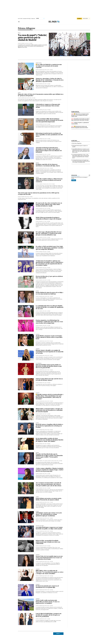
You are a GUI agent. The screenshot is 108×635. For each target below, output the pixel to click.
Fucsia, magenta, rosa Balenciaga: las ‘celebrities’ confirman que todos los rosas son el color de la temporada (49, 322)
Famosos (37, 177)
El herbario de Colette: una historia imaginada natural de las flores (79, 127)
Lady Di (19, 92)
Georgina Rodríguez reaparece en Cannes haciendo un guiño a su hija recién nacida (49, 528)
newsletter (74, 175)
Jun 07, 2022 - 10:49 (49, 429)
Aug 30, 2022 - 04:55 (46, 109)
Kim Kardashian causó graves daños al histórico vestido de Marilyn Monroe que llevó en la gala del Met (49, 366)
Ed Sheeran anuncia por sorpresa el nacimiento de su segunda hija (47, 586)
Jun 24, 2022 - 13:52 (49, 296)
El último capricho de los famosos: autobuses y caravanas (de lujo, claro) (48, 165)
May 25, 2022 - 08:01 (49, 561)
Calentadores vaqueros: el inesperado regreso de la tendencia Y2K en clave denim (48, 106)
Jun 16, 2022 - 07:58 (49, 355)
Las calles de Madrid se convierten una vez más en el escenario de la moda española (49, 66)
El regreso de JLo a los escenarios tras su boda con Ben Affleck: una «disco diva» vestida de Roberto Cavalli (49, 205)
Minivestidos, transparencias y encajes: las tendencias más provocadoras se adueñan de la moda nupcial (49, 410)
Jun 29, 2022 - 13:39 (46, 251)
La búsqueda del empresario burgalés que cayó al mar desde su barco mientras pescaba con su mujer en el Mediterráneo (81, 161)
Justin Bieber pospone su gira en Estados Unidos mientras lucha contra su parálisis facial (49, 337)
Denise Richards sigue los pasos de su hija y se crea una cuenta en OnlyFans (49, 293)
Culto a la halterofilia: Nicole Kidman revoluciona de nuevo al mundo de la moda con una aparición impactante (49, 120)
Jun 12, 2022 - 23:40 (49, 401)
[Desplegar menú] (19, 22)
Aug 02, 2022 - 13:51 (28, 196)
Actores (37, 511)
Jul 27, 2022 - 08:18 (46, 221)
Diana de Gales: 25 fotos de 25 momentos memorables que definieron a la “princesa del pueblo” (40, 95)
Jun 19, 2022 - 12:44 (46, 325)
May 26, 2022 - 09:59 (49, 531)
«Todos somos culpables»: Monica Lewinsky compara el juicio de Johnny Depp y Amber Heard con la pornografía (50, 470)
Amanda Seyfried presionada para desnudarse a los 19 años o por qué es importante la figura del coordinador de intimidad (49, 150)
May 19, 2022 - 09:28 (49, 605)
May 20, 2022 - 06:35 (49, 589)
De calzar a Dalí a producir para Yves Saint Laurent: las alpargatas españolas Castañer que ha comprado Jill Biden (50, 248)
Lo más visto (74, 140)
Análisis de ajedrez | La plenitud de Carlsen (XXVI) (80, 123)
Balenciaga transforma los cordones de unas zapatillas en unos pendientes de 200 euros (49, 135)
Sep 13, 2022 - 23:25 (49, 69)
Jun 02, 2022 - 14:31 (46, 473)
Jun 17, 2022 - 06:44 (49, 341)
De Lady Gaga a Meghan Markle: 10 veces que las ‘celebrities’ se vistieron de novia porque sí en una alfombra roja (49, 233)
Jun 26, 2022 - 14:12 (46, 280)
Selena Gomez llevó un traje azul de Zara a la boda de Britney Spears (49, 379)
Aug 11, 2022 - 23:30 (49, 168)
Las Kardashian (38, 363)
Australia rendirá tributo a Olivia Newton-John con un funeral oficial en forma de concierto (49, 180)
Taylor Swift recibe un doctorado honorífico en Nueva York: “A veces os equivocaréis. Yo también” (48, 602)
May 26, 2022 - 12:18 (49, 518)
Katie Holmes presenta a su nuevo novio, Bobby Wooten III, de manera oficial (49, 499)
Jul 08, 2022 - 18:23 (28, 43)
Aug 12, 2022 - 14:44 (46, 154)
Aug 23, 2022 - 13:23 (46, 124)
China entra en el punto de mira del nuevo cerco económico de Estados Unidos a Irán (80, 115)
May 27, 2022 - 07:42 (49, 502)
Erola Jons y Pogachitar (77, 143)
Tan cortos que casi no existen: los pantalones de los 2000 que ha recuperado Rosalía (38, 193)
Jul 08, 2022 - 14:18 (46, 237)
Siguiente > (58, 633)
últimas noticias (75, 111)
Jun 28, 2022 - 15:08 (46, 267)
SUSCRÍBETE (79, 18)
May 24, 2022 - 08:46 (49, 575)
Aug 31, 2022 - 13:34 (46, 83)
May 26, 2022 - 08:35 (46, 545)
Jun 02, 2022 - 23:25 (58, 460)
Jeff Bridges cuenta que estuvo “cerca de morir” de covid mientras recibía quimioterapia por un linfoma (49, 514)
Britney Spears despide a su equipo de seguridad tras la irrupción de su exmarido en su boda (50, 352)
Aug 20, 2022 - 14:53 (46, 138)
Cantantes (38, 334)
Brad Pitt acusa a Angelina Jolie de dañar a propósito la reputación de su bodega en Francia (49, 426)
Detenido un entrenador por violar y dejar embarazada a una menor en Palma (80, 119)
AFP (43, 460)
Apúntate (73, 180)
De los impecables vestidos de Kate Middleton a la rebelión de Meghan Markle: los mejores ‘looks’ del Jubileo (49, 440)
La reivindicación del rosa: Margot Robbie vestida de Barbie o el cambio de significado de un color (49, 307)
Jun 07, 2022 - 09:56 (46, 443)
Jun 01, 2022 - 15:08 (46, 488)
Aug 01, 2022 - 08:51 (46, 208)
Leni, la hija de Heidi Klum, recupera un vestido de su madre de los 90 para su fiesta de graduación (48, 615)
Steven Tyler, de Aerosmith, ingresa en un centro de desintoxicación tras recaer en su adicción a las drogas (49, 558)
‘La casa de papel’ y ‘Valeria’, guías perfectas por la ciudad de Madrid (32, 37)
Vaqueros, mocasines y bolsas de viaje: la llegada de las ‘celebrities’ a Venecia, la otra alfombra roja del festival (50, 80)
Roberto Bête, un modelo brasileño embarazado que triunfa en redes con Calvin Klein (48, 542)
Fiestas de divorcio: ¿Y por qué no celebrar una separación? (49, 277)
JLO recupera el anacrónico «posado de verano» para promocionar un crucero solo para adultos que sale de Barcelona (48, 484)
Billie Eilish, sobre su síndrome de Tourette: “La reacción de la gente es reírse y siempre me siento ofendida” (49, 572)
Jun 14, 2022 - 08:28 (46, 382)
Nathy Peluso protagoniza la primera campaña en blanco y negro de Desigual (48, 218)
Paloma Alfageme (26, 28)
